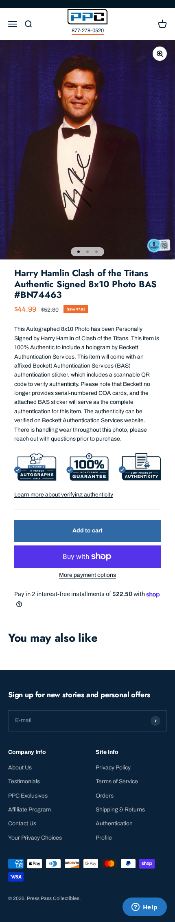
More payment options (87, 575)
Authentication (114, 823)
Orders (105, 796)
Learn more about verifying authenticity (63, 495)
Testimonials (24, 781)
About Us (20, 768)
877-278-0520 (88, 30)
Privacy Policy (113, 768)
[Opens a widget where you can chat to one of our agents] (144, 908)
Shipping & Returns (120, 810)
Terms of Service (117, 781)
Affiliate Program (29, 810)
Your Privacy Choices (35, 838)
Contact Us (22, 823)
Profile (104, 838)
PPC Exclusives (28, 796)
